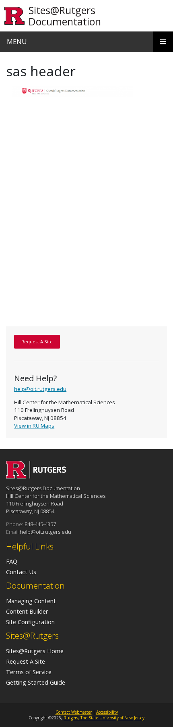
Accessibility (107, 712)
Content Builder (27, 611)
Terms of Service (28, 672)
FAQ (11, 561)
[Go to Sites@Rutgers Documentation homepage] (36, 476)
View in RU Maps (34, 425)
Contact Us (21, 572)
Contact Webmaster (74, 712)
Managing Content (31, 601)
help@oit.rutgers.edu (40, 389)
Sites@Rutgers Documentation (65, 15)
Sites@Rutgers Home (35, 651)
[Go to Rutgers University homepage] (14, 16)
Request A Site (25, 661)
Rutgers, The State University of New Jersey (104, 718)
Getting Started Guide (35, 682)
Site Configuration (30, 622)
